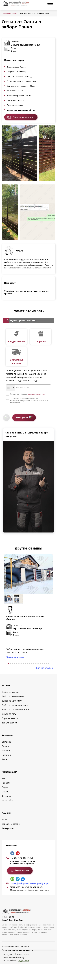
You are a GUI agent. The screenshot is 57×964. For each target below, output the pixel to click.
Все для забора (9, 723)
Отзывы (5, 792)
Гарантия (6, 755)
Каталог (6, 685)
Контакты (6, 796)
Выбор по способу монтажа (15, 709)
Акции (5, 819)
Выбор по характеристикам (15, 705)
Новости (6, 783)
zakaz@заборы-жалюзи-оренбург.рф (29, 883)
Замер (5, 759)
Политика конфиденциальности (17, 950)
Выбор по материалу (12, 701)
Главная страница (9, 13)
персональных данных (36, 394)
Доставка (6, 742)
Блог (4, 778)
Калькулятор (8, 828)
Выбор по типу (9, 714)
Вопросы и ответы (11, 824)
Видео (5, 787)
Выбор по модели (10, 692)
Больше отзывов (44, 668)
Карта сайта (7, 800)
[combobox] (10, 388)
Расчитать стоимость (23, 117)
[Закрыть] (51, 957)
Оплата (5, 746)
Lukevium (24, 947)
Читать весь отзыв (15, 657)
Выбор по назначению (13, 696)
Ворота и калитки (10, 718)
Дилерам (6, 751)
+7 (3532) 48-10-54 (21, 858)
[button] (8, 663)
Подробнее (23, 960)
